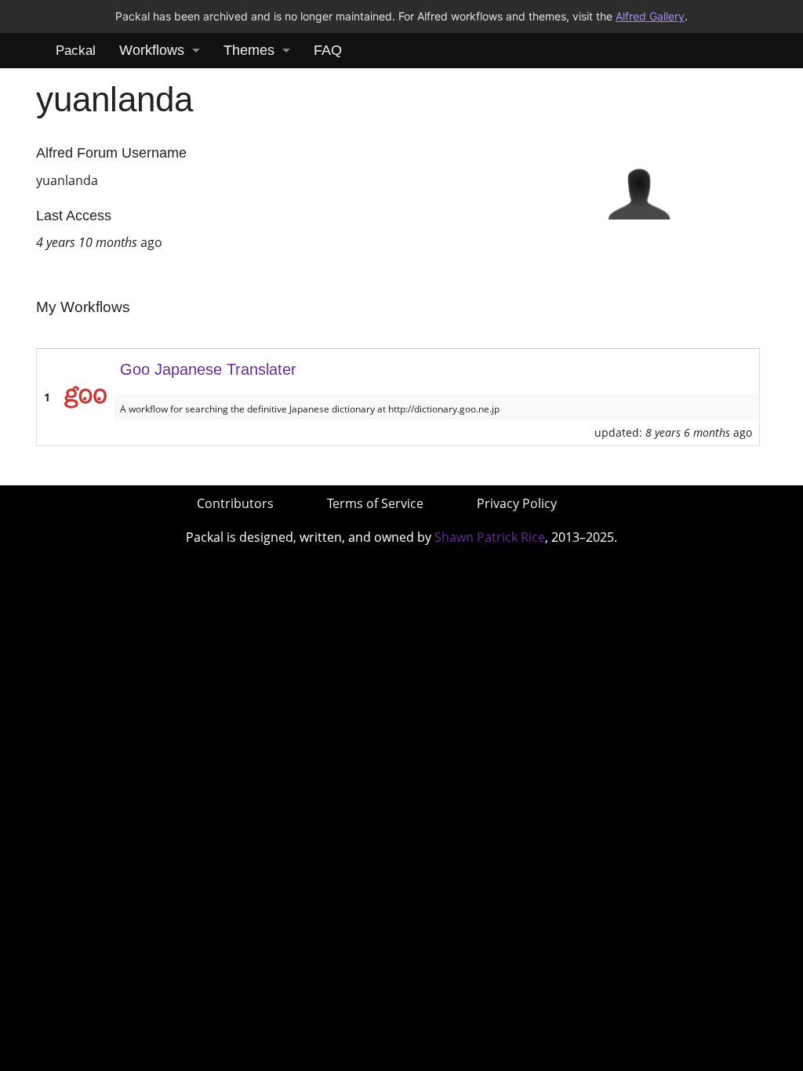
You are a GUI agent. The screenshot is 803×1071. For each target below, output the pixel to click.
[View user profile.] (639, 186)
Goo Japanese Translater (208, 369)
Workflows (151, 50)
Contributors (235, 503)
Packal (76, 50)
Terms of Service (375, 503)
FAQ (328, 50)
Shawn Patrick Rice (489, 537)
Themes (248, 50)
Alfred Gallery (650, 16)
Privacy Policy (517, 503)
